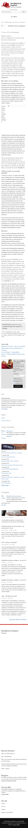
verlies (2, 336)
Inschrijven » (9, 436)
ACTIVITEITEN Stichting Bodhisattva (9, 469)
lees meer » (3, 504)
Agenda (3, 418)
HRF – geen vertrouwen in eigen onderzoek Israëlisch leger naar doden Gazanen (14, 760)
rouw (23, 335)
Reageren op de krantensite (7, 812)
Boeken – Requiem (5, 768)
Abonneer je (9, 431)
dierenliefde (14, 333)
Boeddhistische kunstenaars (13, 496)
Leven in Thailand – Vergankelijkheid (10, 352)
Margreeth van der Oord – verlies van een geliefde (13, 346)
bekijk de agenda (5, 485)
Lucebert (5, 335)
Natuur (18, 331)
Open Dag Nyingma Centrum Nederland (10, 461)
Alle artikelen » (4, 408)
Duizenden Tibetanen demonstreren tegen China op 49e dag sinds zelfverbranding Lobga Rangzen (14, 764)
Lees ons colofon (5, 794)
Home (2, 22)
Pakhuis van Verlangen (8, 517)
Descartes (9, 333)
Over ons (3, 806)
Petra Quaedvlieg (18, 335)
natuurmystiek (10, 335)
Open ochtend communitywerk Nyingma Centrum (12, 465)
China (5, 333)
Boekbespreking (8, 22)
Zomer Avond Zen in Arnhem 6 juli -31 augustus (11, 453)
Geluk (15, 331)
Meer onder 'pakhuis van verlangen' (18, 619)
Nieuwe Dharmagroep (6, 483)
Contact (3, 803)
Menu (15, 16)
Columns (3, 809)
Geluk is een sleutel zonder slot (8, 753)
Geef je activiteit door (6, 420)
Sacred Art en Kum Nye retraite (8, 457)
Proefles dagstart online (6, 473)
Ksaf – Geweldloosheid (6, 756)
